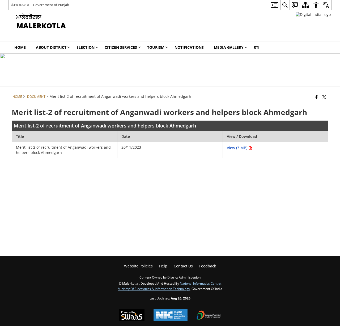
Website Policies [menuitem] (138, 265)
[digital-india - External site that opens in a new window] (313, 14)
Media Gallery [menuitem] (229, 47)
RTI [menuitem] (257, 47)
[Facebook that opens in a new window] (316, 97)
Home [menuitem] (20, 47)
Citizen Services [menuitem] (121, 47)
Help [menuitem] (163, 265)
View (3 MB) (237, 147)
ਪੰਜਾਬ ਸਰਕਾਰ (20, 4)
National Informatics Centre (200, 283)
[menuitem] (274, 5)
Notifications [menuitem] (189, 47)
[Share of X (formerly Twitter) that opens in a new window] (324, 97)
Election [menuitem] (85, 47)
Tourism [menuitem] (155, 47)
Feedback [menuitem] (207, 265)
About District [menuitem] (51, 47)
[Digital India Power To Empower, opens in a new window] (209, 315)
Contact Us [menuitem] (183, 265)
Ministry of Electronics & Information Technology (154, 289)
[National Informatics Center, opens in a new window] (171, 315)
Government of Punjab (51, 4)
